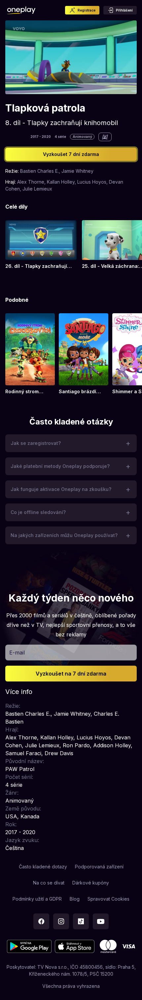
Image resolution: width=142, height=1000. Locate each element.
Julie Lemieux (37, 189)
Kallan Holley (61, 182)
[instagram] (61, 921)
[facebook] (41, 921)
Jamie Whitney (77, 171)
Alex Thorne (30, 182)
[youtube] (101, 921)
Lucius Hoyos (91, 182)
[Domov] (21, 10)
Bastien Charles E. (39, 171)
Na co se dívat (48, 882)
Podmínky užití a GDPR (37, 899)
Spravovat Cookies (108, 899)
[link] (41, 245)
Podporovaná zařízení (99, 866)
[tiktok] (81, 921)
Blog (75, 899)
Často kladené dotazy (43, 866)
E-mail (17, 652)
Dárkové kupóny (90, 882)
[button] (71, 443)
